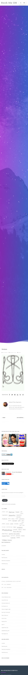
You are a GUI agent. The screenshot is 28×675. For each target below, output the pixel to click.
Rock (24, 529)
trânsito (23, 535)
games (9, 520)
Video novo (7, 540)
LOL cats (3, 527)
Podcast (3, 621)
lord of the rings (9, 527)
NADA (19, 352)
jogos (23, 525)
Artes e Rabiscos (5, 597)
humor (7, 523)
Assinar (4, 500)
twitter (18, 537)
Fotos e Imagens (5, 609)
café (21, 511)
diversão (19, 517)
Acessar (3, 554)
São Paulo (18, 535)
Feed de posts (4, 557)
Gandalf (14, 520)
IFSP (11, 524)
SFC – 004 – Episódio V (6, 584)
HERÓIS (3, 523)
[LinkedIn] (17, 394)
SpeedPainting (5, 630)
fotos (13, 518)
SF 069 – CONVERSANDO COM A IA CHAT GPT (11, 581)
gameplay (21, 518)
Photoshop (7, 530)
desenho (12, 515)
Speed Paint (5, 536)
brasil (17, 512)
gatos (23, 520)
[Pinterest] (14, 394)
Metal (14, 527)
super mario (13, 535)
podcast (15, 529)
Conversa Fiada (5, 603)
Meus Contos (4, 615)
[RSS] (20, 394)
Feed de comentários (6, 560)
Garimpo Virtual (5, 612)
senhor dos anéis (14, 534)
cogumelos (4, 515)
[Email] (23, 394)
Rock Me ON (9, 2)
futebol (16, 518)
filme (9, 518)
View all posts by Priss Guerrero (16, 408)
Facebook (4, 519)
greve (23, 522)
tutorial (13, 538)
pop (2, 624)
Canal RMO (4, 600)
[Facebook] (9, 394)
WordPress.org (5, 563)
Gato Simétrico (20, 417)
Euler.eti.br (4, 545)
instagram (21, 523)
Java (20, 525)
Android (3, 511)
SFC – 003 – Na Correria (6, 587)
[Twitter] (12, 394)
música (19, 527)
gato (19, 520)
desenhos (19, 515)
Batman (11, 512)
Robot (3, 417)
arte (7, 511)
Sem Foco (5, 533)
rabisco (20, 529)
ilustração (16, 523)
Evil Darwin (4, 606)
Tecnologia (4, 633)
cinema (21, 513)
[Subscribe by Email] (5, 484)
